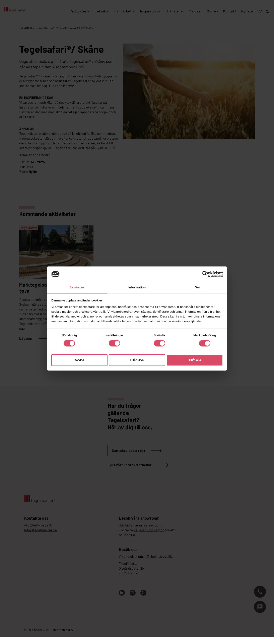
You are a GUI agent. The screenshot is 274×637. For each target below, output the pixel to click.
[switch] (114, 343)
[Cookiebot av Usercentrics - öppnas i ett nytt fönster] (205, 274)
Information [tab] (137, 287)
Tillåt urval (137, 360)
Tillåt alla (195, 360)
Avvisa (79, 360)
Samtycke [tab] (77, 287)
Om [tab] (197, 287)
